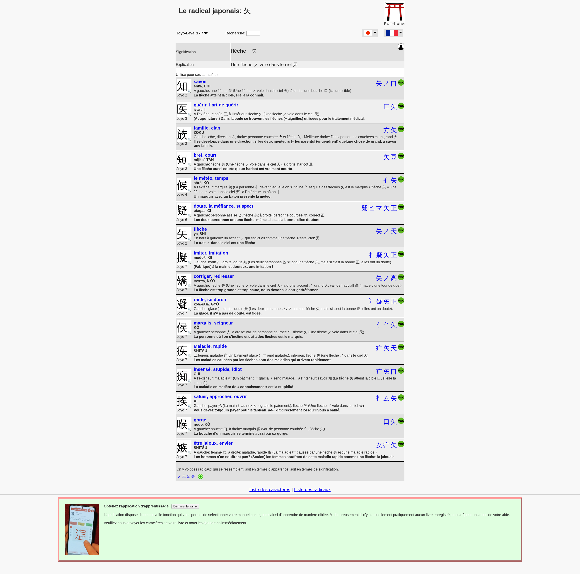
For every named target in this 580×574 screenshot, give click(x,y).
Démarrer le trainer (185, 506)
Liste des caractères (269, 489)
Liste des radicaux (312, 489)
